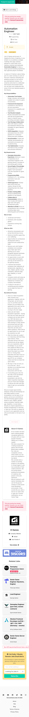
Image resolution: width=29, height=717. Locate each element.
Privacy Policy (15, 712)
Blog (14, 706)
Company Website (15, 533)
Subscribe (14, 676)
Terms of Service (14, 709)
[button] (27, 2)
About (14, 701)
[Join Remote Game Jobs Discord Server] (14, 556)
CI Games (14, 530)
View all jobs (13, 545)
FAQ (14, 704)
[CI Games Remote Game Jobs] (14, 520)
